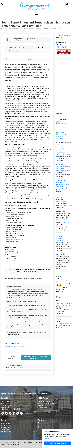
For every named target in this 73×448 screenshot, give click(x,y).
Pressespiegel (5, 425)
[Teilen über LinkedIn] (23, 47)
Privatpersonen (42, 407)
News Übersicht (11, 357)
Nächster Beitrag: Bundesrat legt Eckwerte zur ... (36, 357)
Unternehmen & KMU (44, 401)
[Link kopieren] (42, 47)
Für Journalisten (6, 431)
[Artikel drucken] (13, 51)
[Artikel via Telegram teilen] (31, 47)
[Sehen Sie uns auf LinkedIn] (59, 139)
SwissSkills (11, 368)
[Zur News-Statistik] (17, 51)
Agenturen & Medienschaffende (47, 403)
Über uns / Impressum (35, 442)
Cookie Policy (48, 438)
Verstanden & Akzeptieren (57, 443)
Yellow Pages (5, 429)
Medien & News (6, 423)
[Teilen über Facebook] (15, 47)
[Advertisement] (64, 85)
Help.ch (23, 442)
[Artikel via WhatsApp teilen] (27, 47)
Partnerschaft (5, 427)
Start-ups (40, 405)
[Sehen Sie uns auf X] (62, 134)
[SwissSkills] (28, 59)
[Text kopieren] (38, 47)
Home (3, 29)
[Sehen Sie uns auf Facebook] (60, 132)
